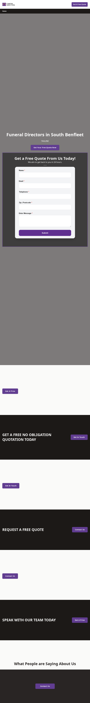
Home (4, 11)
